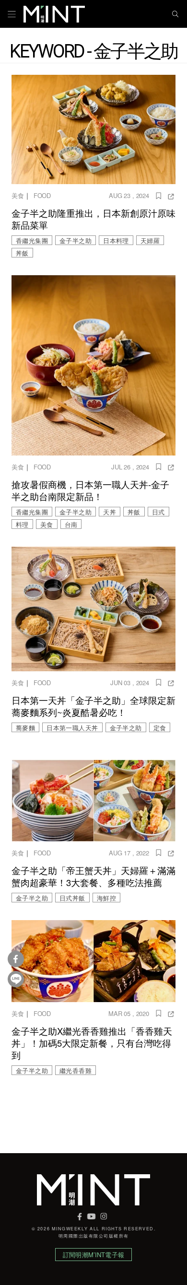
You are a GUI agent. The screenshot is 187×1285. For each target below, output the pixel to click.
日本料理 (116, 240)
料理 (22, 524)
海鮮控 (106, 897)
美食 (18, 195)
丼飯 (22, 252)
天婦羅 (150, 240)
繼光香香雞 (75, 1070)
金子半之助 (75, 240)
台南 (71, 524)
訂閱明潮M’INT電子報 (93, 1254)
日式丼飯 (72, 897)
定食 (159, 727)
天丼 (109, 511)
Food (42, 195)
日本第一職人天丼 (72, 727)
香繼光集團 (32, 240)
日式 (158, 511)
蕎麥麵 (25, 727)
